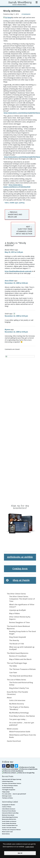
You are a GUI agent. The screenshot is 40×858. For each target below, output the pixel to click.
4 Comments (26, 14)
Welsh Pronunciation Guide (19, 732)
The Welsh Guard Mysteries (17, 653)
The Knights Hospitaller (8, 789)
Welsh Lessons (12, 729)
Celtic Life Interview (17, 700)
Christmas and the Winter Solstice (11, 783)
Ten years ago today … (18, 719)
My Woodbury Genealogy (19, 713)
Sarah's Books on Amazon (9, 821)
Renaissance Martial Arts (9, 819)
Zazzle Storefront (14, 741)
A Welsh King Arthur (7, 781)
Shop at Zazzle (21, 580)
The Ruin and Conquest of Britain (11, 829)
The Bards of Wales (7, 798)
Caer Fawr (13, 672)
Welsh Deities (6, 834)
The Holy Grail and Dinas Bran (20, 676)
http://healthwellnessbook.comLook (18, 271)
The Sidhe (13, 666)
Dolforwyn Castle (6, 796)
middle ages (14, 203)
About (9, 698)
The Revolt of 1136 (16, 644)
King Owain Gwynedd (17, 637)
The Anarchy (14, 640)
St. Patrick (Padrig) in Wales (10, 785)
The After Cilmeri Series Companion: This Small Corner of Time (22, 598)
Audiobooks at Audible (20, 557)
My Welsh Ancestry (16, 704)
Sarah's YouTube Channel (9, 827)
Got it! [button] (20, 853)
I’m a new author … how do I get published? (14, 794)
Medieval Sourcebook (8, 815)
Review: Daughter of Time (19, 622)
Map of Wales (14, 613)
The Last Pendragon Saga (17, 663)
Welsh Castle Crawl (7, 831)
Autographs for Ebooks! (8, 804)
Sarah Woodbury (20, 2)
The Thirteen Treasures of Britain (22, 669)
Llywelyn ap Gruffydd (17, 610)
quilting (21, 203)
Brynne (7, 329)
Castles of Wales (6, 806)
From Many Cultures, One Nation (22, 716)
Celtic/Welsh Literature (8, 809)
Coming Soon (20, 568)
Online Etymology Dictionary (10, 817)
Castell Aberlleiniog (7, 787)
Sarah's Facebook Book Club (9, 825)
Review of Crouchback (18, 656)
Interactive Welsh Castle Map (10, 813)
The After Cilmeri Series (16, 594)
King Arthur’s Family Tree (19, 688)
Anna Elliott (9, 281)
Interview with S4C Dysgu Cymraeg (11, 779)
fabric (7, 203)
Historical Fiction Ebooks (9, 811)
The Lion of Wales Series (16, 680)
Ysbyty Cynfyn (6, 792)
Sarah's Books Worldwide (9, 823)
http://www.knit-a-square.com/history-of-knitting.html (16, 186)
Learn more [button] (29, 847)
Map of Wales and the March (20, 659)
